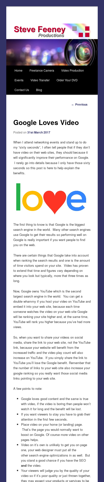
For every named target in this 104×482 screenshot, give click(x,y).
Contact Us (22, 90)
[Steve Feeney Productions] (52, 31)
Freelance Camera (42, 70)
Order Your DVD (67, 80)
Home (18, 70)
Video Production (72, 70)
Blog (39, 90)
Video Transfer (40, 80)
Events (19, 80)
